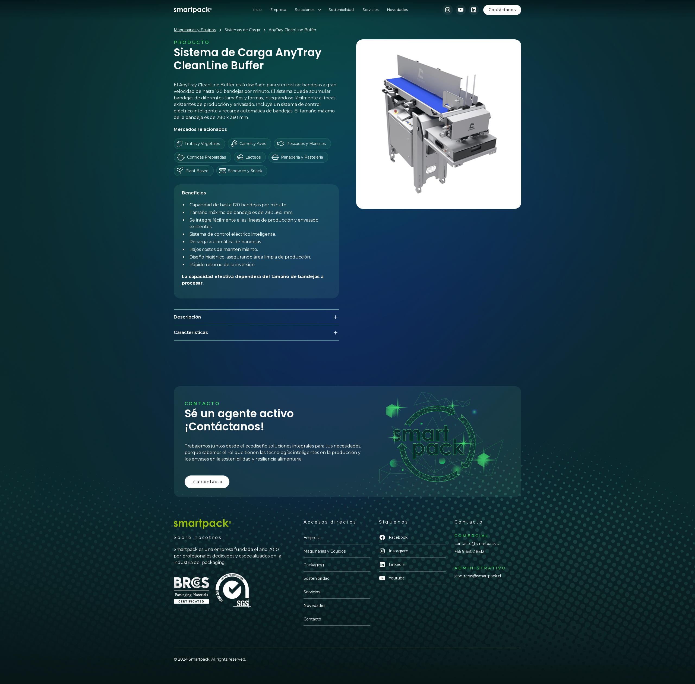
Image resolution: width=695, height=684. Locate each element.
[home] (193, 9)
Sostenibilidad (341, 10)
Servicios (370, 10)
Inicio (257, 10)
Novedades (397, 10)
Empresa (278, 10)
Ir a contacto (207, 481)
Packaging (314, 564)
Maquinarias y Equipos (325, 551)
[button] (310, 10)
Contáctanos (502, 9)
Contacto (312, 619)
